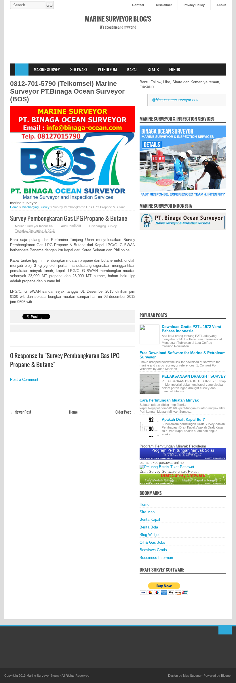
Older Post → (125, 412)
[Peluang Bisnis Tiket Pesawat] (167, 467)
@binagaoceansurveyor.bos (175, 100)
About (221, 5)
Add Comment (71, 226)
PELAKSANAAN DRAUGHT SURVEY (194, 376)
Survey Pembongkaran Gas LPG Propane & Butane (68, 218)
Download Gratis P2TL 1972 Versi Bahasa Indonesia (191, 329)
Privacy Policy (194, 5)
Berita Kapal (150, 519)
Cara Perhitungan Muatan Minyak (169, 400)
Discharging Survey (103, 226)
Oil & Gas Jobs (152, 542)
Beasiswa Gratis (153, 550)
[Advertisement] (118, 54)
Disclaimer (164, 5)
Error (174, 69)
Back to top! (225, 630)
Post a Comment (24, 379)
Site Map (147, 512)
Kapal (132, 69)
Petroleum (107, 69)
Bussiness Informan (156, 557)
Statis (153, 69)
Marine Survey (47, 69)
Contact (138, 5)
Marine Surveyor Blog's (118, 18)
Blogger (226, 675)
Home (21, 69)
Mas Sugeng (192, 675)
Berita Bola (149, 527)
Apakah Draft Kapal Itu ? (183, 419)
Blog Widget (150, 534)
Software (78, 69)
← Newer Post (20, 412)
